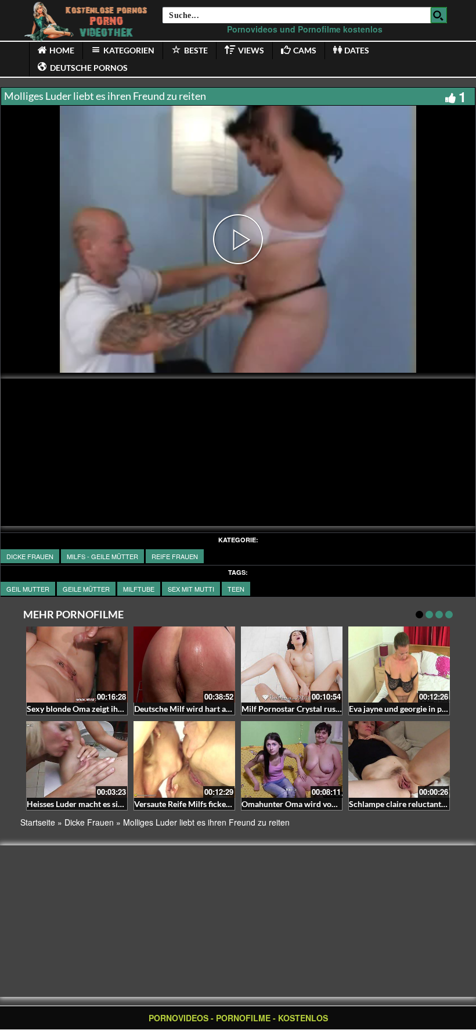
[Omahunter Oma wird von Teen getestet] (291, 759)
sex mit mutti (191, 588)
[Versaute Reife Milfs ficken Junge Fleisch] (184, 759)
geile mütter (86, 588)
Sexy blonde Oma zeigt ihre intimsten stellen (107, 709)
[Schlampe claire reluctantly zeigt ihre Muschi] (399, 759)
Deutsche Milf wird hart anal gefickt (198, 709)
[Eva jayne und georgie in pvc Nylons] (399, 664)
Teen (236, 588)
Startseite (37, 822)
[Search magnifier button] (439, 15)
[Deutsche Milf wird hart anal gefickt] (184, 664)
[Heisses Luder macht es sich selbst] (77, 759)
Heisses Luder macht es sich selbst (88, 804)
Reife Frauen (175, 556)
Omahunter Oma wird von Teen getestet (313, 804)
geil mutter (27, 588)
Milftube (138, 588)
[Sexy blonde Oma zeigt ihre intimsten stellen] (77, 664)
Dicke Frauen (29, 556)
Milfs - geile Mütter (102, 556)
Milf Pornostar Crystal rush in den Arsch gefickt (327, 709)
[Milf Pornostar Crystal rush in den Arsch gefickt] (291, 664)
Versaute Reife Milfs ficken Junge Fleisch (207, 804)
